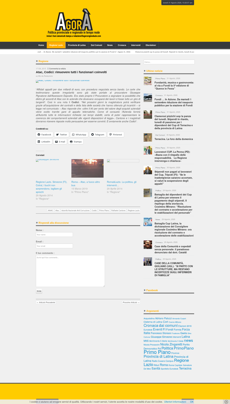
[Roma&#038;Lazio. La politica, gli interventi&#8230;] (123, 168)
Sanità (156, 368)
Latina (186, 336)
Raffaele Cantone (118, 210)
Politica (167, 348)
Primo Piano (104, 210)
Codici (94, 210)
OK (191, 401)
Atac (57, 210)
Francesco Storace (161, 333)
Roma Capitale (175, 365)
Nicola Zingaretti (171, 344)
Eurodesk (148, 329)
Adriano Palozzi (163, 318)
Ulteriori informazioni (175, 401)
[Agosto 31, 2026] (76, 52)
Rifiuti (156, 365)
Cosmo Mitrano (175, 322)
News (110, 45)
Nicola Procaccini (152, 344)
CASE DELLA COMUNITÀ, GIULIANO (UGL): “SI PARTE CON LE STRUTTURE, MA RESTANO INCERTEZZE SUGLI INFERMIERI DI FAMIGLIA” (174, 269)
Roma (164, 364)
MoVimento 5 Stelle (158, 340)
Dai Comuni (96, 45)
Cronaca (122, 45)
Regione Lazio (56, 45)
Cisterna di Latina (153, 321)
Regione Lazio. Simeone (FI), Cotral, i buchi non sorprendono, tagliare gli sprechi (51, 187)
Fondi (169, 329)
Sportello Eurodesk (169, 368)
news (188, 340)
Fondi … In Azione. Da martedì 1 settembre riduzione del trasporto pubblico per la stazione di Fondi (174, 102)
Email (39, 241)
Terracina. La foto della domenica (174, 139)
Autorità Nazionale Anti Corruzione (75, 210)
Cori (165, 322)
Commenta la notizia (57, 68)
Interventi (135, 45)
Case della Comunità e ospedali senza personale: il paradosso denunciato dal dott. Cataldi (173, 249)
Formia (177, 329)
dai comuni (168, 325)
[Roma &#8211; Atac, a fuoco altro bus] (87, 168)
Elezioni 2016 (184, 325)
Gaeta (183, 333)
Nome (39, 230)
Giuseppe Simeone (161, 336)
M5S (146, 340)
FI (164, 329)
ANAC (50, 210)
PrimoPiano (184, 348)
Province (175, 353)
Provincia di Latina (77, 45)
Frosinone (176, 333)
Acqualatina (149, 318)
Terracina (185, 368)
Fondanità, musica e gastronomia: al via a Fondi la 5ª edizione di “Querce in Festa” (174, 85)
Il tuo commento (45, 252)
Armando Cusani (179, 318)
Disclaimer (151, 45)
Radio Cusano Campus (162, 360)
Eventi (157, 329)
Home (41, 45)
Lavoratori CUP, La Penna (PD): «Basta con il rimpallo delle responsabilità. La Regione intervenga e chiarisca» (172, 156)
